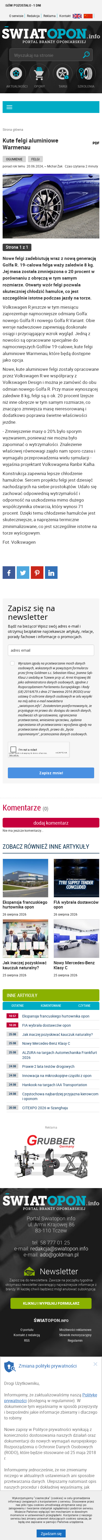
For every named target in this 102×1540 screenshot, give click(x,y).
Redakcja (33, 16)
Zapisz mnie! (51, 772)
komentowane (51, 1006)
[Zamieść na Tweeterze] (23, 572)
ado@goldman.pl (59, 1254)
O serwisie (16, 16)
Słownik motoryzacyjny (75, 1335)
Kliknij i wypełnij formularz (51, 1303)
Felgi (35, 159)
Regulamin (75, 1340)
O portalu (26, 1329)
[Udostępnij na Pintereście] (37, 572)
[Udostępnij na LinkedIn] (51, 572)
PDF (96, 142)
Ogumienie (14, 159)
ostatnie (18, 1006)
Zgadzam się (53, 1533)
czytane (84, 1006)
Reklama (49, 16)
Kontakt (65, 16)
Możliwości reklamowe (75, 1329)
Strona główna (13, 129)
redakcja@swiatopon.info (59, 1248)
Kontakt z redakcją (27, 1335)
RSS (27, 1340)
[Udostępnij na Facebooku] (9, 572)
